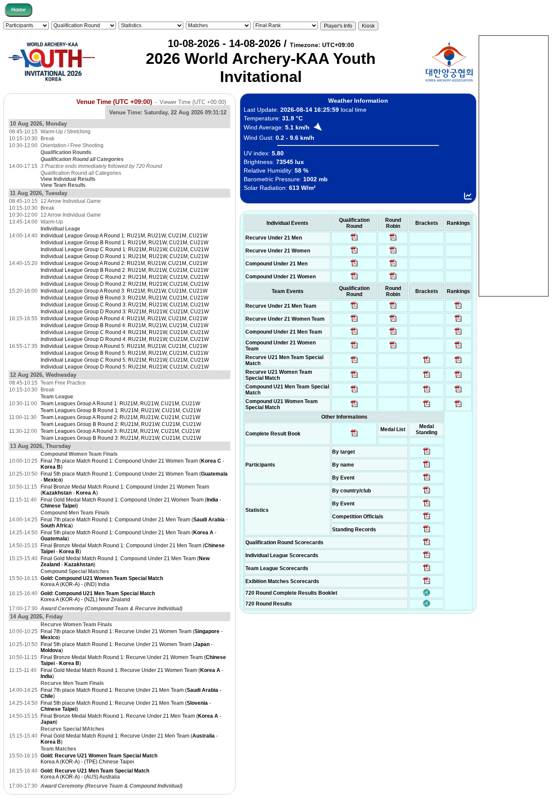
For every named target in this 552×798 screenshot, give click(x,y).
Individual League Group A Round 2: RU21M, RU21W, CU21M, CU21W (124, 263)
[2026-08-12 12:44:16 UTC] (458, 348)
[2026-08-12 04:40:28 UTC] (354, 407)
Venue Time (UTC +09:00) (114, 101)
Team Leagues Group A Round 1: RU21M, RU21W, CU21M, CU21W (120, 404)
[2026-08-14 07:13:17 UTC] (458, 363)
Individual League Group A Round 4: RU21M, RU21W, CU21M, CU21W (124, 318)
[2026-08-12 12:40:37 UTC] (458, 308)
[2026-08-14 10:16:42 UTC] (393, 240)
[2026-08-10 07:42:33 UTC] (354, 253)
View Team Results (63, 185)
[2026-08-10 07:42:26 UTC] (354, 240)
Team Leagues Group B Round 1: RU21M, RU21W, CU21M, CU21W (121, 410)
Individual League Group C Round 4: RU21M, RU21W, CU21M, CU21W (125, 332)
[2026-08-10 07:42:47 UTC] (354, 279)
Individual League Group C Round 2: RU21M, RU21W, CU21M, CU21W (125, 277)
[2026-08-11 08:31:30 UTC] (426, 558)
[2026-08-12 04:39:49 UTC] (354, 308)
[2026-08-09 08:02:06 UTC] (426, 454)
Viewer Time (193, 102)
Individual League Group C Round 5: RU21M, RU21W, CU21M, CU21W (125, 360)
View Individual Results (68, 179)
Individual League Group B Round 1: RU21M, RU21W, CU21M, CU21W (124, 243)
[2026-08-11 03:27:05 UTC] (426, 519)
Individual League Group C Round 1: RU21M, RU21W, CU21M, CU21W (125, 249)
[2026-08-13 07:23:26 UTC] (458, 392)
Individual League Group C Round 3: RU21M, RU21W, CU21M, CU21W (125, 305)
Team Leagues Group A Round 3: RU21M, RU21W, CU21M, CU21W (120, 431)
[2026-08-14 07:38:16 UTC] (426, 571)
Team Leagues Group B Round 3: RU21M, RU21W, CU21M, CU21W (121, 438)
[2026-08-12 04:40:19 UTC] (354, 377)
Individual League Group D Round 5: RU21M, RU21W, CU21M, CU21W (125, 367)
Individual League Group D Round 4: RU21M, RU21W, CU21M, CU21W (125, 339)
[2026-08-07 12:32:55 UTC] (426, 532)
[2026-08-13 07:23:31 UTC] (426, 392)
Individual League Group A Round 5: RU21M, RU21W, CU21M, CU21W (124, 346)
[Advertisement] (513, 165)
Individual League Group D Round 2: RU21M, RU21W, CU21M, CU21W (125, 284)
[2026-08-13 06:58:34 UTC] (458, 407)
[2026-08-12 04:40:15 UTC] (354, 363)
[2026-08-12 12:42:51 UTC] (458, 334)
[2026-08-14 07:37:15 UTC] (426, 583)
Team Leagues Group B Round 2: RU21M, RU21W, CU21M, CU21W (121, 424)
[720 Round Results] (426, 605)
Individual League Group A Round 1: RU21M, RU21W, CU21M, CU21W (124, 236)
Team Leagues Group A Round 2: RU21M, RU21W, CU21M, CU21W (120, 417)
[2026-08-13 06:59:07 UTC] (426, 407)
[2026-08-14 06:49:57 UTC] (458, 377)
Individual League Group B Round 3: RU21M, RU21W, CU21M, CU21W (124, 298)
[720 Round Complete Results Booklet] (426, 594)
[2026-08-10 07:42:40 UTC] (354, 266)
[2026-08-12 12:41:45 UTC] (458, 321)
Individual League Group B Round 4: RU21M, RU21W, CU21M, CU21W (124, 325)
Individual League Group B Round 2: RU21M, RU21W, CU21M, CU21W (124, 270)
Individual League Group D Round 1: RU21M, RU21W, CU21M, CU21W (125, 256)
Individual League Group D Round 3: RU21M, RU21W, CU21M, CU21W (125, 312)
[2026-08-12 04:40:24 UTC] (354, 392)
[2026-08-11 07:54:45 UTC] (426, 545)
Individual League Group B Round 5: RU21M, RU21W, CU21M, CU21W (124, 353)
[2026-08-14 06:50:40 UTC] (426, 377)
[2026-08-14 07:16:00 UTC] (426, 363)
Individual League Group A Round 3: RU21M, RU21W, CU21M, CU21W (124, 291)
